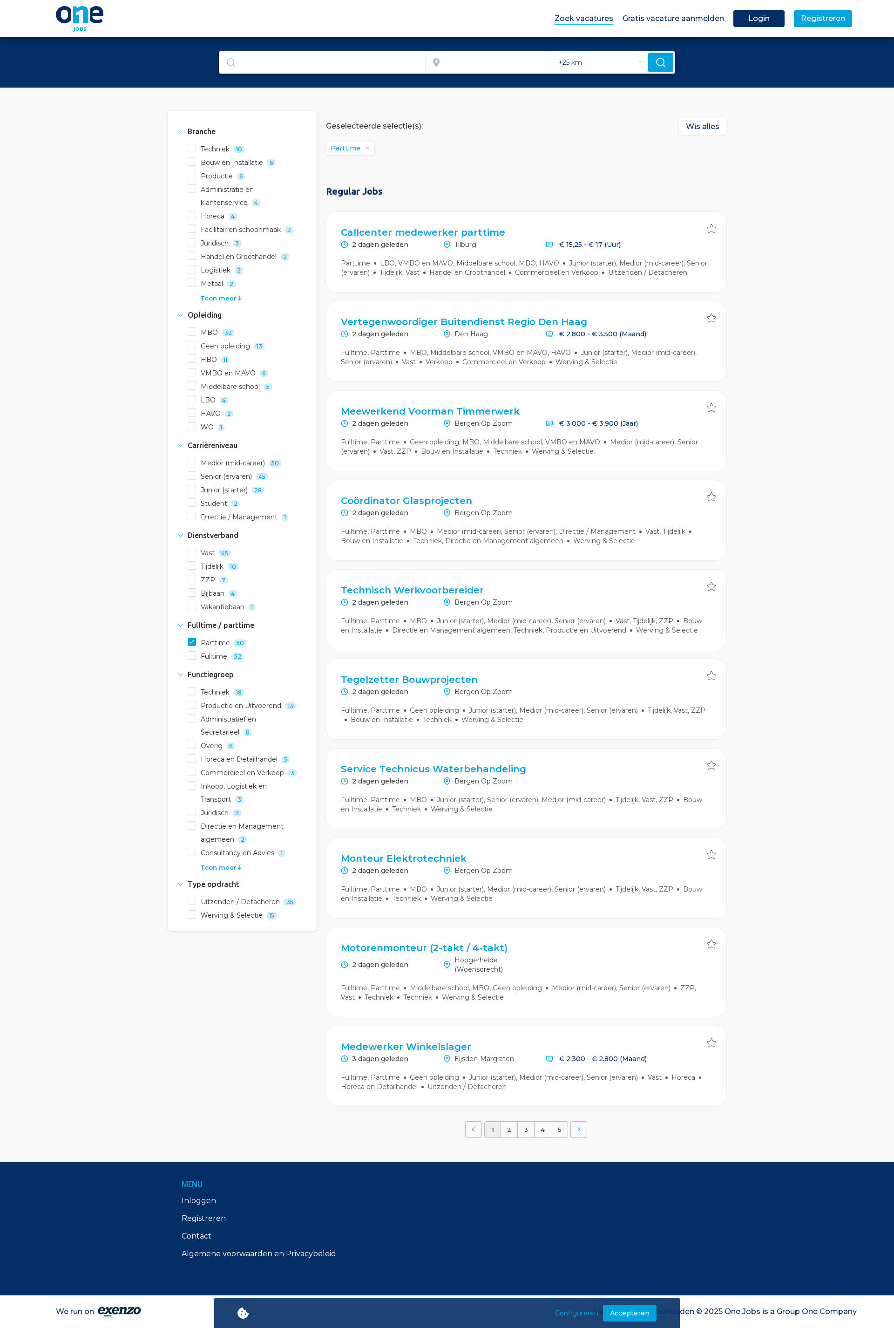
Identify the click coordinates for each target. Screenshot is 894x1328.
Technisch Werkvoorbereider (412, 590)
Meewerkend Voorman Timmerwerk (430, 411)
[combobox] (322, 62)
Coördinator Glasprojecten (406, 500)
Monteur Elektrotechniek (404, 858)
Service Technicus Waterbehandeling (433, 769)
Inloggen (199, 1200)
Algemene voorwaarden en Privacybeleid (259, 1253)
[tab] (242, 131)
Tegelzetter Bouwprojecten (409, 679)
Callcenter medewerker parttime (423, 232)
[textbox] (322, 62)
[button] (242, 131)
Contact (196, 1236)
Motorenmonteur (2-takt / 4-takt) (424, 947)
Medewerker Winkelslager (406, 1046)
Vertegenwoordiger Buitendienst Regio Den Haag (464, 321)
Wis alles (702, 126)
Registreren (204, 1218)
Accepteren (630, 1313)
